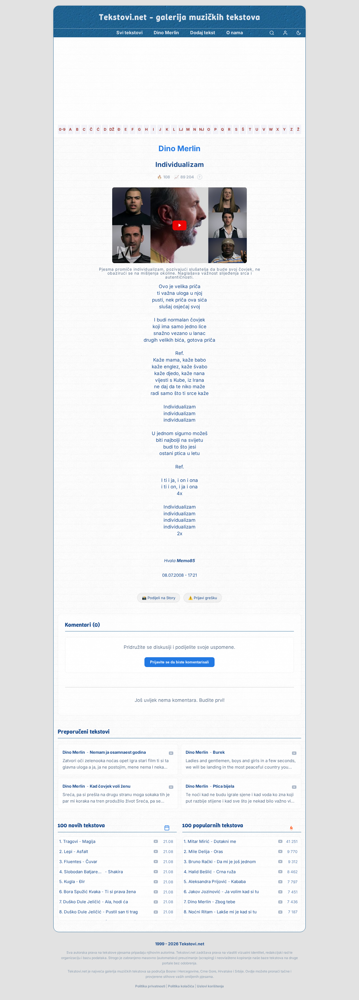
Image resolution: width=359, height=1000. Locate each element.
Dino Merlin (179, 148)
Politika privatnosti (150, 986)
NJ (201, 129)
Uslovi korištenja (210, 986)
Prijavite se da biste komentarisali (179, 662)
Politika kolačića (181, 986)
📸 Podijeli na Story (158, 598)
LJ (181, 129)
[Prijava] (285, 33)
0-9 (62, 129)
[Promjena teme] (298, 33)
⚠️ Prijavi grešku (202, 598)
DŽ (111, 129)
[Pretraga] (272, 33)
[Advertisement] (179, 79)
